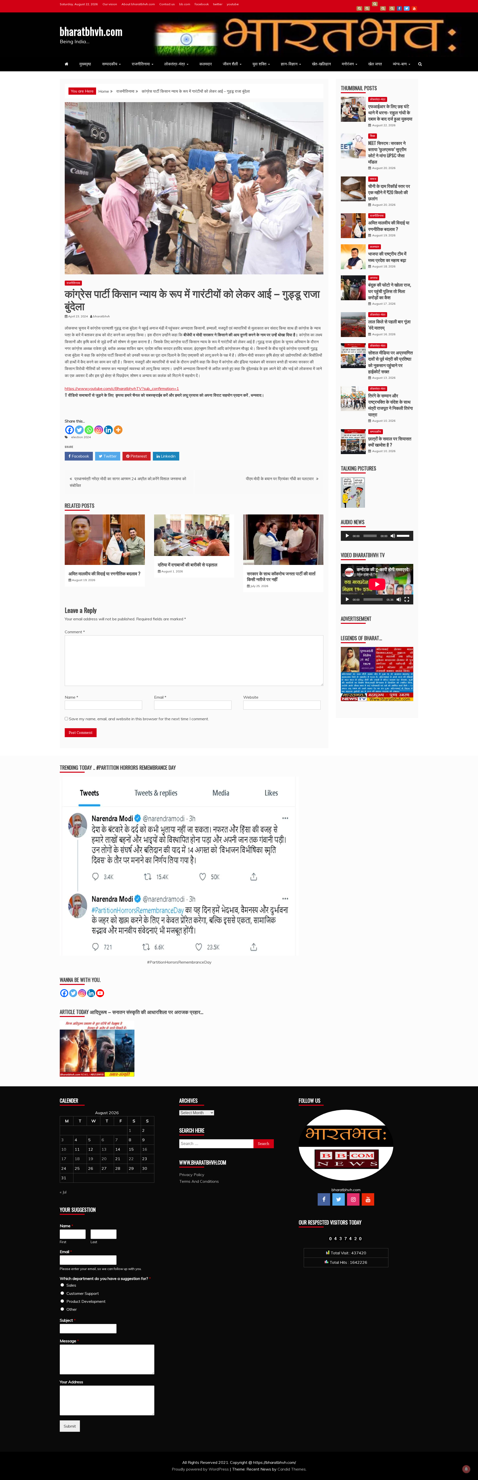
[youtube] (368, 1199)
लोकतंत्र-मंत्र (174, 63)
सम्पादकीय (109, 63)
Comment (75, 631)
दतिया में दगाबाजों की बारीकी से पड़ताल (187, 564)
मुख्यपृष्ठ (85, 63)
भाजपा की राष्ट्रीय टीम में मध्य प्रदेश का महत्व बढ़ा (387, 256)
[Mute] (392, 535)
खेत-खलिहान (321, 63)
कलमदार (205, 63)
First (63, 1242)
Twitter (109, 456)
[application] (377, 536)
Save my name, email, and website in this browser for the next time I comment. (139, 718)
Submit (70, 1426)
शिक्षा (372, 136)
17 (63, 1158)
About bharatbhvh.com (138, 4)
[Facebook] (69, 429)
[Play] (347, 535)
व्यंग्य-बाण (400, 63)
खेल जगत (375, 63)
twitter (217, 4)
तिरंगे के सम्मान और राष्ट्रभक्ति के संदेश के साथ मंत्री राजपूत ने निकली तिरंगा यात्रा (390, 405)
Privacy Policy (191, 1174)
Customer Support (82, 1293)
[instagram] (353, 1199)
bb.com (184, 4)
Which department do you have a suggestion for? (105, 1278)
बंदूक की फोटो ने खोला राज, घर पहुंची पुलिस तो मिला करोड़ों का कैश (389, 290)
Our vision (110, 4)
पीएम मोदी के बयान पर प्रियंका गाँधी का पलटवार (280, 478)
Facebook (80, 456)
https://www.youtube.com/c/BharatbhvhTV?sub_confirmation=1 (122, 388)
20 (104, 1158)
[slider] (404, 535)
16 (144, 1149)
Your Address (71, 1381)
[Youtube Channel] (100, 993)
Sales (71, 1285)
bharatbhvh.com (91, 31)
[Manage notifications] (466, 1469)
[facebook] (324, 1199)
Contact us (167, 4)
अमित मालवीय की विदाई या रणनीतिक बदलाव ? (104, 573)
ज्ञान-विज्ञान (289, 63)
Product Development (86, 1301)
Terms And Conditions (383, 8)
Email (160, 697)
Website (250, 697)
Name (71, 697)
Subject (68, 1320)
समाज (373, 179)
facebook (202, 4)
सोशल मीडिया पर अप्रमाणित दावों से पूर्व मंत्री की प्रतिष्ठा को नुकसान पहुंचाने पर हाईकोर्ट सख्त (390, 362)
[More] (118, 429)
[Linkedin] (108, 429)
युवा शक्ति (259, 63)
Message (69, 1340)
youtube (233, 4)
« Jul (63, 1191)
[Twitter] (79, 429)
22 (131, 1158)
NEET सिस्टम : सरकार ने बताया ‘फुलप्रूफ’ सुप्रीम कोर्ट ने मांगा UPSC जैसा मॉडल (387, 152)
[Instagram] (98, 429)
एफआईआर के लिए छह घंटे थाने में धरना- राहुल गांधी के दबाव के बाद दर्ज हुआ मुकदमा (390, 112)
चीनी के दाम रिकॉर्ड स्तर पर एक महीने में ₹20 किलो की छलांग (389, 192)
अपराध (373, 278)
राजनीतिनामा (141, 63)
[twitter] (338, 1199)
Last (94, 1242)
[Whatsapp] (89, 429)
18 (77, 1158)
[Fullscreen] (406, 599)
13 (104, 1149)
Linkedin (168, 456)
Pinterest (138, 456)
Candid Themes (292, 1469)
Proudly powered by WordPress (201, 1469)
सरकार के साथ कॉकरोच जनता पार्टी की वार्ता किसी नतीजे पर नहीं (281, 576)
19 (90, 1158)
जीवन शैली (230, 63)
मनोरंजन (348, 63)
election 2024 (81, 437)
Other (71, 1309)
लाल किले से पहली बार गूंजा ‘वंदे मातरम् (389, 324)
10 (63, 1149)
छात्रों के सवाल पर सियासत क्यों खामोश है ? (389, 441)
